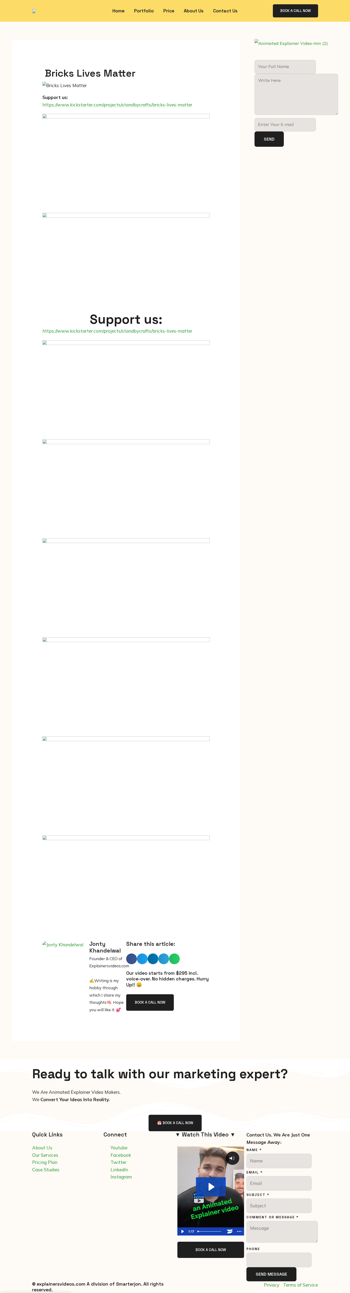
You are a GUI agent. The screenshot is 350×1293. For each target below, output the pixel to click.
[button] (131, 958)
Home (118, 11)
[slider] (210, 1231)
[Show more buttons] (239, 1231)
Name (254, 1150)
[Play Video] (182, 1231)
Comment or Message (272, 1217)
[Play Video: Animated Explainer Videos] (211, 1186)
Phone (253, 1249)
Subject (258, 1195)
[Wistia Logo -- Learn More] (230, 1231)
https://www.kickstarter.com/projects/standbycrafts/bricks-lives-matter (117, 105)
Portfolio (144, 11)
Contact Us (225, 11)
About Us (194, 11)
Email (254, 1172)
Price (168, 11)
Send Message (271, 1274)
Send (269, 139)
